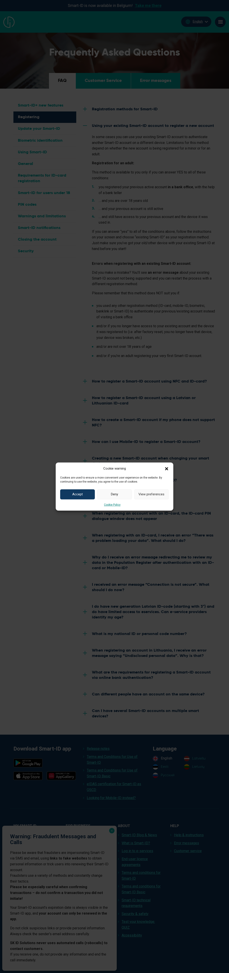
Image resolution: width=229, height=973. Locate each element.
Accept (77, 494)
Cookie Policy (112, 504)
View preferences (151, 494)
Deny (114, 494)
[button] (166, 468)
